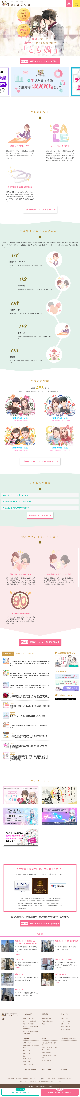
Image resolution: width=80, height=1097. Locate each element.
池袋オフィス (26, 1053)
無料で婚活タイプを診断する (20, 1091)
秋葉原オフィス (27, 1043)
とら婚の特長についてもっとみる (38, 210)
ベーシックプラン (65, 1021)
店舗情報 (26, 1039)
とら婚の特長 (27, 1014)
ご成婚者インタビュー (68, 1039)
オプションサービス (66, 1029)
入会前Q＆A (45, 1024)
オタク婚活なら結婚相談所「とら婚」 (42, 1086)
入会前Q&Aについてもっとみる (38, 515)
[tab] (40, 495)
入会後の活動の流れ (47, 1021)
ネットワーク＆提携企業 (29, 1021)
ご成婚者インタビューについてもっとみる (38, 461)
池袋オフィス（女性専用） (64, 959)
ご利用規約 (18, 1078)
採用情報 (64, 1069)
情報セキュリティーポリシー (49, 1078)
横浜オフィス (20, 974)
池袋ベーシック (65, 1024)
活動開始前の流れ (46, 1018)
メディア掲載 (11, 1078)
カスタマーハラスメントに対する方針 (27, 1081)
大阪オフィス (20, 959)
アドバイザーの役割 (28, 1024)
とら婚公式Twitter (65, 695)
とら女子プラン (65, 1018)
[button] (40, 495)
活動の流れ (45, 1014)
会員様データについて (29, 1018)
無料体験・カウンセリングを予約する (40, 61)
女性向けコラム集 (46, 1052)
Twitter (17, 954)
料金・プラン (65, 1014)
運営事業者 (25, 1078)
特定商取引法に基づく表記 (64, 1078)
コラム (44, 1039)
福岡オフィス (20, 989)
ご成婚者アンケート (29, 1069)
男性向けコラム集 (46, 1060)
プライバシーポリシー (35, 1078)
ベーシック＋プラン (66, 1026)
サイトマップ (57, 1081)
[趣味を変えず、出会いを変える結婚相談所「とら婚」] (15, 3)
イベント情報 (46, 1069)
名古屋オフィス (60, 974)
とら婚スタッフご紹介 (29, 1064)
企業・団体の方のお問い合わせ (45, 1081)
